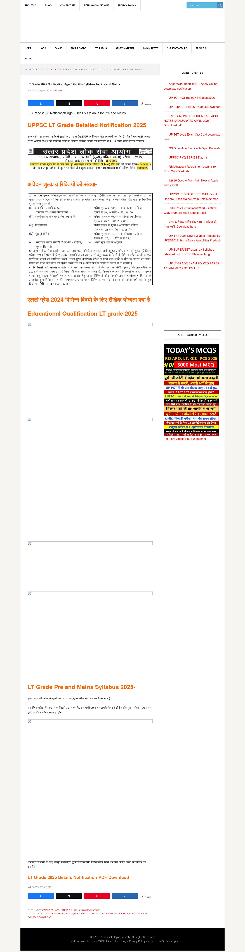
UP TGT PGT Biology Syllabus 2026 (192, 98)
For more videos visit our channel (185, 439)
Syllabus (74, 910)
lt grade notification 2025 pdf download (67, 913)
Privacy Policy (137, 941)
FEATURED (47, 910)
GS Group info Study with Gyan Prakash (194, 148)
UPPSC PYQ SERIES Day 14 (188, 157)
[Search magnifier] (220, 5)
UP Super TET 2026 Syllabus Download (194, 107)
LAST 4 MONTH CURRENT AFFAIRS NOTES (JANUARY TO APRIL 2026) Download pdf (191, 120)
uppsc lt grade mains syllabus (110, 913)
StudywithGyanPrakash (51, 26)
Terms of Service (161, 941)
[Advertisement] (152, 26)
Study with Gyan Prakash (115, 937)
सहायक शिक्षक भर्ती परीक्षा (90, 910)
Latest (64, 910)
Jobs (56, 910)
